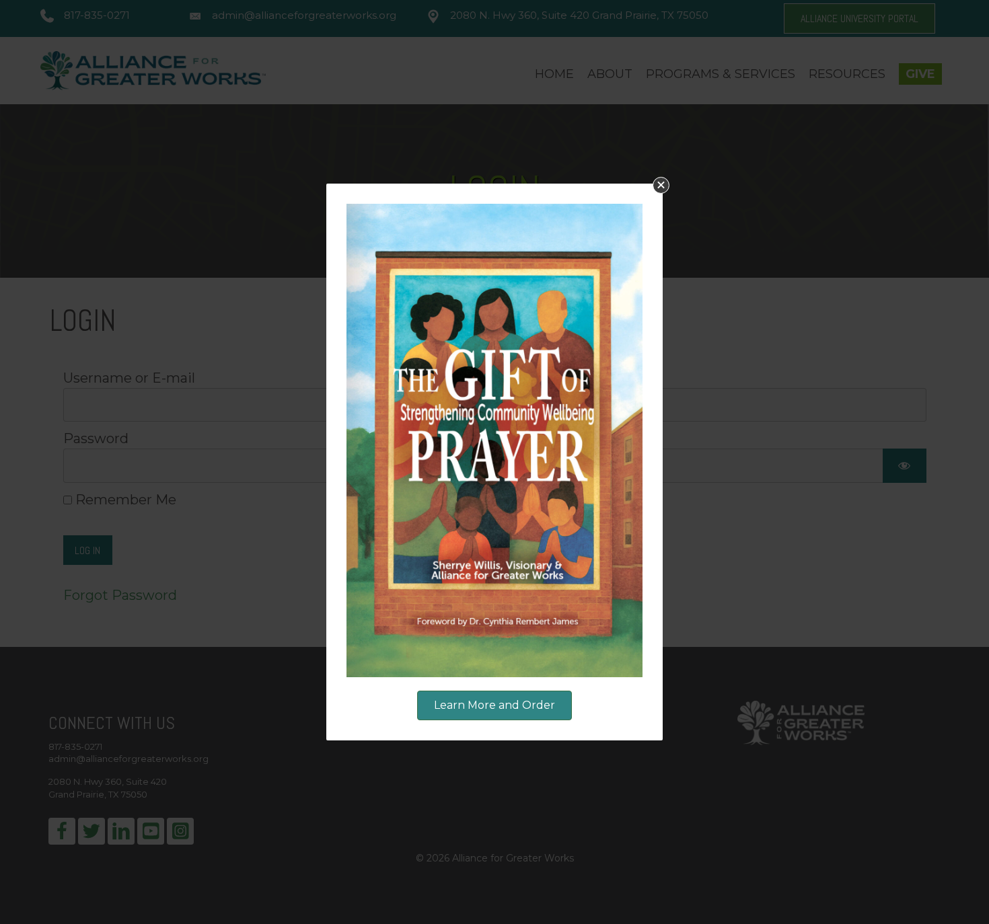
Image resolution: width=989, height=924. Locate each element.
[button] (661, 185)
